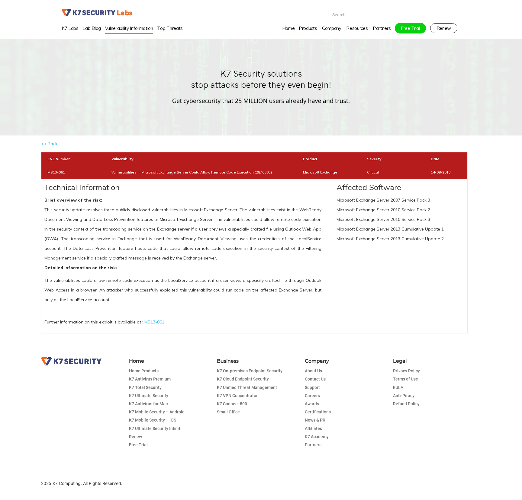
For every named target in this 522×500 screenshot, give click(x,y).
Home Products (144, 370)
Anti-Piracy (403, 395)
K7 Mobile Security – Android (157, 411)
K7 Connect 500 (232, 403)
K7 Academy (317, 436)
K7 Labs (70, 28)
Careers (312, 395)
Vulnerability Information (129, 28)
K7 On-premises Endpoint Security (249, 370)
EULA (398, 387)
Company (331, 28)
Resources (357, 28)
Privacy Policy (406, 370)
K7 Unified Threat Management (247, 387)
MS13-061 (154, 322)
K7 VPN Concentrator (237, 395)
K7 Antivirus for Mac (148, 403)
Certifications (318, 411)
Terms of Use (405, 379)
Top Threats (170, 28)
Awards (312, 403)
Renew (135, 436)
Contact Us (315, 379)
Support (312, 387)
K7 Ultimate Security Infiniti (155, 428)
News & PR (315, 420)
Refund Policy (406, 403)
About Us (313, 370)
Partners (313, 444)
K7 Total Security (145, 387)
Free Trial (138, 444)
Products (308, 28)
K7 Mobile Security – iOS (152, 420)
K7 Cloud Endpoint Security (243, 379)
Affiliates (313, 428)
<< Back (49, 143)
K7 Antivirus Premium (150, 379)
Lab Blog (91, 28)
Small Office (228, 411)
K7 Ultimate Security (148, 395)
